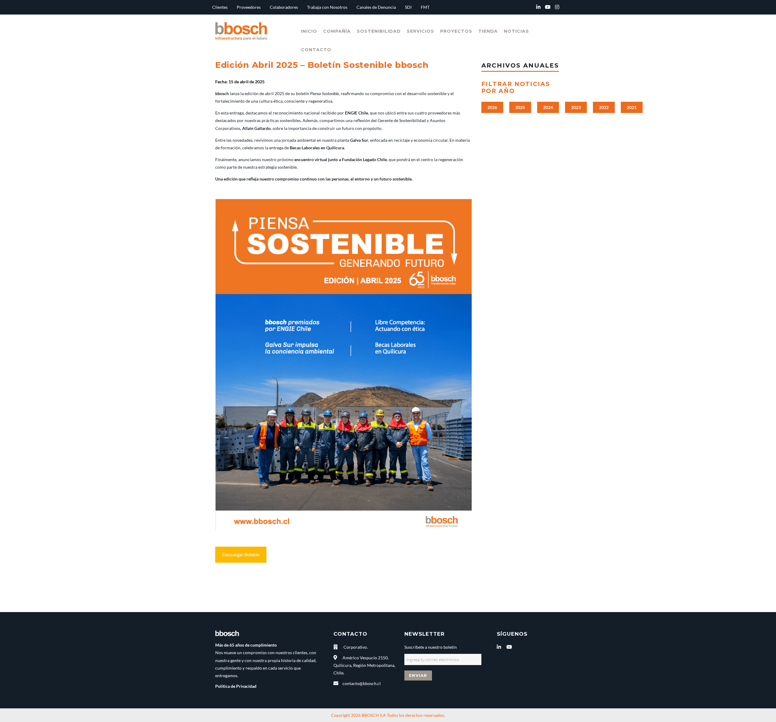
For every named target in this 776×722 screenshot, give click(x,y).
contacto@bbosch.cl (362, 683)
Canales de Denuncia (376, 7)
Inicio (309, 31)
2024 (548, 107)
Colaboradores (284, 7)
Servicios (420, 31)
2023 (576, 107)
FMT (425, 7)
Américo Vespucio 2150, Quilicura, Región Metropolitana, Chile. (364, 665)
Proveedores (249, 7)
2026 (492, 107)
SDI (408, 7)
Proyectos (456, 31)
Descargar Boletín (240, 554)
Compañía (337, 31)
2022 (604, 107)
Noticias (516, 31)
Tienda (488, 31)
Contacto (316, 49)
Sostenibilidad (379, 31)
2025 (520, 107)
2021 (632, 107)
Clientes (220, 7)
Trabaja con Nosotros (327, 7)
